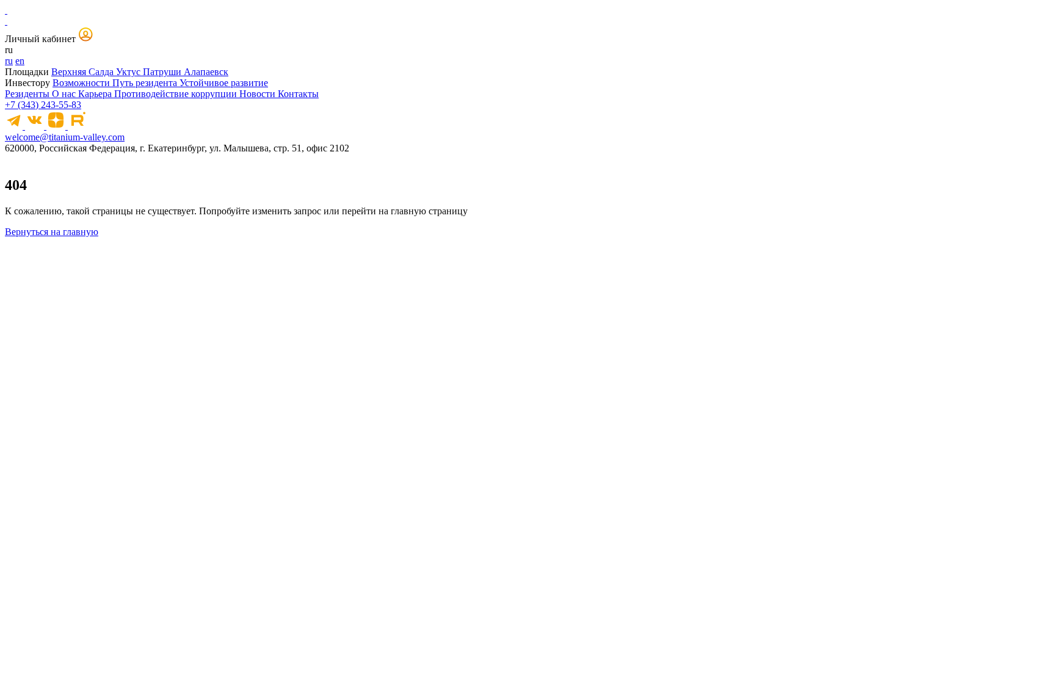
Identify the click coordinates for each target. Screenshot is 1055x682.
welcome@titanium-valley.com (65, 137)
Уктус (129, 72)
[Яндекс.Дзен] (57, 126)
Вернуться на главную (51, 232)
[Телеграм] (15, 126)
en (19, 61)
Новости (258, 94)
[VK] (35, 126)
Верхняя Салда (83, 72)
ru (9, 61)
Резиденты (28, 94)
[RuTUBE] (77, 126)
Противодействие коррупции (176, 94)
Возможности (82, 83)
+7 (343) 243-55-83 (43, 105)
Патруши (163, 72)
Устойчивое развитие (223, 83)
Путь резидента (145, 83)
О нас (65, 94)
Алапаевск (206, 72)
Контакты (298, 94)
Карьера (96, 94)
